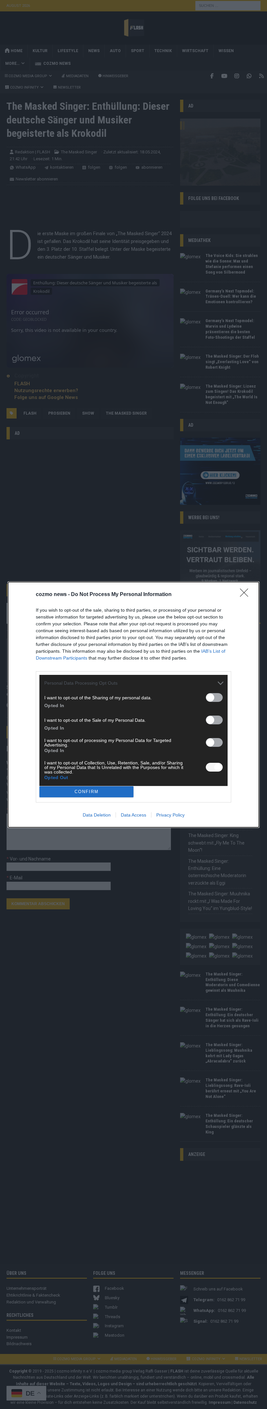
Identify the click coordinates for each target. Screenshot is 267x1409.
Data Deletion (97, 815)
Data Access (133, 815)
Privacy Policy (170, 815)
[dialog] (133, 704)
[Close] (246, 595)
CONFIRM (87, 791)
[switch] (214, 697)
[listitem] (133, 683)
